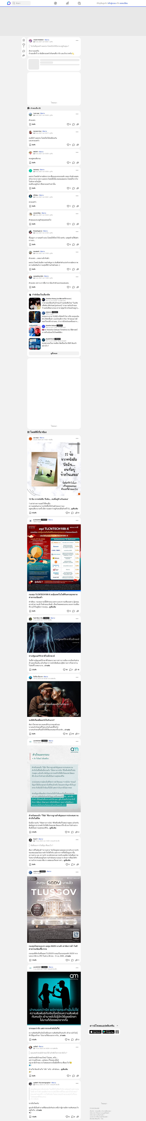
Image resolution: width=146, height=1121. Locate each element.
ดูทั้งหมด (54, 353)
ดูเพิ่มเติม (74, 508)
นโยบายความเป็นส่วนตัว (97, 1115)
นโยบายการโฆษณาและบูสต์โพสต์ (99, 1113)
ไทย (102, 1119)
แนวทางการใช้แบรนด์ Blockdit (98, 1117)
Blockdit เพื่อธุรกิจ (95, 1119)
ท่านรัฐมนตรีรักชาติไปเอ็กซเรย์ (42, 656)
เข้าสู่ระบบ (112, 3)
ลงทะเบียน (124, 3)
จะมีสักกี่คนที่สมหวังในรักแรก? (42, 720)
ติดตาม (47, 40)
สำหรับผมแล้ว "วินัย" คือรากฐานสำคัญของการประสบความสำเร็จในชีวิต (54, 817)
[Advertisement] (73, 21)
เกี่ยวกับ (92, 1111)
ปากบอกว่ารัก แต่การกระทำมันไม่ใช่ (44, 1028)
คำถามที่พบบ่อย (106, 1111)
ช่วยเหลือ (97, 1111)
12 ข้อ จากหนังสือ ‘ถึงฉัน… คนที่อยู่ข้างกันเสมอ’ (48, 499)
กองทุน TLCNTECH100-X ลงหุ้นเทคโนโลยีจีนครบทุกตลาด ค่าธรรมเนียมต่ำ (53, 596)
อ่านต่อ (47, 665)
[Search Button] (13, 3)
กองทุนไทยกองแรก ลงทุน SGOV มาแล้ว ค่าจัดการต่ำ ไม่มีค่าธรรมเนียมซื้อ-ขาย (53, 947)
